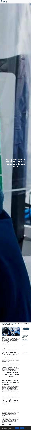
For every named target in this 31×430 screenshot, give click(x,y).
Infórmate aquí (10, 376)
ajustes (10, 429)
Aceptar (17, 428)
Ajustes (27, 428)
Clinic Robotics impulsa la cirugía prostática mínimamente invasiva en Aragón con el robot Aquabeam (25, 335)
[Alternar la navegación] (29, 2)
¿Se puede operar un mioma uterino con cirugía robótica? (25, 340)
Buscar (26, 328)
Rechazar (22, 428)
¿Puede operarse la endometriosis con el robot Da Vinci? (25, 349)
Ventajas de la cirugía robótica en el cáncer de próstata (25, 344)
